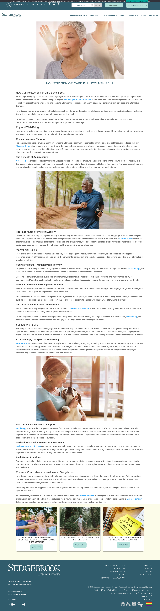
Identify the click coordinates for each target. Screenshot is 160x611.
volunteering (131, 316)
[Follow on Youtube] (54, 4)
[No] (149, 1)
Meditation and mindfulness (28, 446)
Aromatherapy (22, 343)
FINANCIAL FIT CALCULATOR (25, 4)
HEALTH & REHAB (109, 15)
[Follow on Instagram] (58, 4)
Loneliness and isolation (78, 308)
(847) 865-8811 (26, 581)
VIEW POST (36, 547)
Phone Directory (113, 5)
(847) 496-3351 (27, 584)
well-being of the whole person (77, 100)
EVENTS (143, 15)
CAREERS (148, 571)
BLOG (42, 4)
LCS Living (148, 599)
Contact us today (134, 499)
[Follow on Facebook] (49, 4)
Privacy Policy (107, 590)
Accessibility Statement (123, 590)
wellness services (86, 496)
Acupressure (22, 161)
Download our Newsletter (137, 5)
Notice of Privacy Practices (115, 587)
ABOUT (122, 15)
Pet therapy (21, 428)
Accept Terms (131, 1)
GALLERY (132, 15)
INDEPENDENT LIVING (77, 15)
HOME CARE (94, 15)
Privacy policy (142, 1)
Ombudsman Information (142, 590)
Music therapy (134, 268)
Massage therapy (23, 146)
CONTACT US (153, 15)
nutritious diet (125, 239)
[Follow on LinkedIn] (23, 604)
